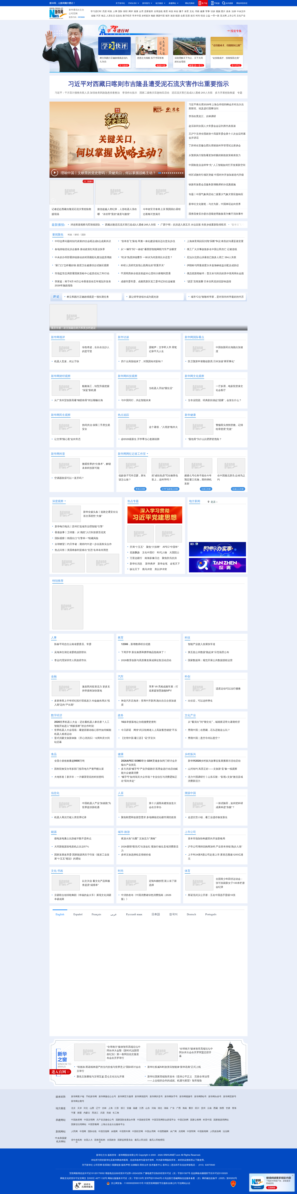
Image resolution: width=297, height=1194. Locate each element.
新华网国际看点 (194, 337)
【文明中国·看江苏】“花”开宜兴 (138, 738)
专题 (239, 92)
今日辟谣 (126, 730)
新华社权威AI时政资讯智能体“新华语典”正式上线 (174, 1067)
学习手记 (236, 65)
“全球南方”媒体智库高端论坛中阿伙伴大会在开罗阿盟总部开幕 (196, 1052)
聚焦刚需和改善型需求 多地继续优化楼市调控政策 (148, 817)
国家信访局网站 (78, 1124)
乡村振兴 (146, 15)
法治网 (226, 1131)
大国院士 (174, 552)
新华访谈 (123, 337)
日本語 (156, 914)
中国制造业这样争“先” (201, 165)
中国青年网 (124, 1131)
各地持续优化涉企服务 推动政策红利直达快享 (80, 249)
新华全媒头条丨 (92, 512)
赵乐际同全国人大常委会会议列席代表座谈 (212, 126)
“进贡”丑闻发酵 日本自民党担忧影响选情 (209, 281)
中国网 (83, 1131)
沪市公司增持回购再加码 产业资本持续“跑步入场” (215, 846)
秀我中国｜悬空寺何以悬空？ (204, 738)
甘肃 (228, 1107)
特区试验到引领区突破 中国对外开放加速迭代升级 (216, 174)
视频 (218, 11)
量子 (181, 11)
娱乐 (193, 15)
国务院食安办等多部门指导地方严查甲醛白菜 (79, 768)
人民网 (74, 1131)
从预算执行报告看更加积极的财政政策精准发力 (215, 155)
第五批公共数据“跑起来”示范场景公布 (208, 652)
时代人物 (162, 552)
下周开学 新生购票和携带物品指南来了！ (143, 652)
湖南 (166, 1107)
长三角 (116, 1112)
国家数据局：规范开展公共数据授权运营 (210, 660)
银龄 (153, 15)
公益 (208, 15)
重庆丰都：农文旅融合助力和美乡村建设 (73, 328)
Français (96, 914)
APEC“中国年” (171, 547)
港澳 (136, 11)
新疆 (79, 1112)
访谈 (213, 11)
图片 (223, 11)
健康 (202, 11)
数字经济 (127, 15)
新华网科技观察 (127, 376)
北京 (73, 1107)
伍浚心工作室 (238, 489)
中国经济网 (137, 1131)
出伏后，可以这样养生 (200, 700)
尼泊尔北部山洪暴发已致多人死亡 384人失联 (211, 257)
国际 (120, 11)
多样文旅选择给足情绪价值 (136, 854)
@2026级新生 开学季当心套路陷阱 (140, 439)
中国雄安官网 (143, 1119)
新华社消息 (136, 563)
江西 (141, 1107)
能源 (177, 15)
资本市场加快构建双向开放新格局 (206, 838)
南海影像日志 (152, 558)
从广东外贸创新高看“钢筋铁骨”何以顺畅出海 (78, 400)
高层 (104, 11)
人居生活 (110, 15)
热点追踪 (123, 415)
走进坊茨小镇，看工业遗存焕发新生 (208, 817)
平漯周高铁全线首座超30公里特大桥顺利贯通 (146, 273)
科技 (171, 11)
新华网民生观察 (61, 415)
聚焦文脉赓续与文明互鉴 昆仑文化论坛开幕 (100, 1076)
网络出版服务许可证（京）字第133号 (126, 1178)
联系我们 (107, 1164)
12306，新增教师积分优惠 (135, 644)
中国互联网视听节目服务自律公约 (160, 1183)
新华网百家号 (229, 1096)
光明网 (182, 1131)
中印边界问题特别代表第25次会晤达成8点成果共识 (83, 241)
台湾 (141, 11)
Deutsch (191, 914)
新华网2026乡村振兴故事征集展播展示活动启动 (214, 760)
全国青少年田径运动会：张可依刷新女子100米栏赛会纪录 (230, 883)
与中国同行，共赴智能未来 (136, 400)
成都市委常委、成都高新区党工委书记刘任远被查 (148, 281)
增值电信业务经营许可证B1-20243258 (123, 1173)
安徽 (129, 1107)
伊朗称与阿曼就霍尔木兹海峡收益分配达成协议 (213, 265)
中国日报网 (103, 1131)
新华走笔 (163, 563)
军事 (207, 11)
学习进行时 (96, 11)
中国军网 (191, 1131)
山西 (92, 1107)
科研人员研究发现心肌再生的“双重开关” (142, 265)
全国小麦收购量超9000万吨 (69, 760)
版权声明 (125, 1164)
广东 (172, 1107)
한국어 (173, 914)
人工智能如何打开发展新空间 (229, 165)
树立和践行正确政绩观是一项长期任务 (88, 296)
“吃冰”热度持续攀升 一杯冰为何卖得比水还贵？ (146, 257)
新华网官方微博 (125, 1096)
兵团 (102, 1112)
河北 (86, 1107)
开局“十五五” (137, 547)
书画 (197, 11)
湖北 (160, 1107)
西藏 (215, 1107)
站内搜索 (229, 3)
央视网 (114, 1131)
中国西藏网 (162, 1131)
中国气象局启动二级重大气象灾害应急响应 (219, 194)
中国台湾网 (150, 1131)
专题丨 (192, 194)
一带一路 (215, 15)
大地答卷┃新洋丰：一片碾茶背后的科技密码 (79, 777)
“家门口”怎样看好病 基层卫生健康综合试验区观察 (82, 265)
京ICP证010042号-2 (154, 1178)
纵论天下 (135, 569)
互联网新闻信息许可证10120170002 (87, 1173)
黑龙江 (95, 1112)
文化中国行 (148, 552)
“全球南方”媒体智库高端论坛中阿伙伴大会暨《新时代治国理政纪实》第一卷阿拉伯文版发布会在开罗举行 (123, 1052)
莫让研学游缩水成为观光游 (144, 296)
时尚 (198, 15)
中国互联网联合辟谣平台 (164, 1119)
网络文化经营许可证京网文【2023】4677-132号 (83, 1178)
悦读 (203, 15)
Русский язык (134, 914)
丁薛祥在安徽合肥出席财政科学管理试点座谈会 (215, 145)
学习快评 (123, 65)
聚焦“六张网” (153, 547)
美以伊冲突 (161, 569)
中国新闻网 (202, 1131)
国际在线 (92, 1131)
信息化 (119, 15)
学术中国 (136, 15)
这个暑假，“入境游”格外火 (163, 427)
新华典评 (150, 563)
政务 (228, 11)
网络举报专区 (242, 3)
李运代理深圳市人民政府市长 (70, 660)
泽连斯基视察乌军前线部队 (85, 224)
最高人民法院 (141, 1139)
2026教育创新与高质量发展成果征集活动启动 (146, 660)
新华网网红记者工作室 (132, 454)
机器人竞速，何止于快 (66, 361)
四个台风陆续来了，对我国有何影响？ (142, 361)
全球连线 (158, 11)
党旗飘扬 (135, 552)
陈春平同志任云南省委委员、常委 (72, 644)
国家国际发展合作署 (125, 1119)
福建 (135, 1107)
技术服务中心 (155, 1164)
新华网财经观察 (61, 376)
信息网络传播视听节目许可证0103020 (209, 1173)
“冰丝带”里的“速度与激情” (116, 214)
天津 (79, 1107)
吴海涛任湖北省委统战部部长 (70, 652)
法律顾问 (135, 1164)
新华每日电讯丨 (63, 526)
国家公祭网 (195, 1119)
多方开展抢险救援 (225, 92)
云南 (209, 1107)
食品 (103, 15)
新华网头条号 (214, 1096)
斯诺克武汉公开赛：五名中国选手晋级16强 (211, 895)
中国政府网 (76, 1119)
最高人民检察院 (157, 1139)
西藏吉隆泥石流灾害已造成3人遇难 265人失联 (130, 224)
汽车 (98, 15)
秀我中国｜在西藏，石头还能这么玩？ (209, 730)
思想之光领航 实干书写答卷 (150, 57)
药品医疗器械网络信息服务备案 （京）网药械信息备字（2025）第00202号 (201, 1178)
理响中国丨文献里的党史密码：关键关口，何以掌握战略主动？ (109, 172)
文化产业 (241, 15)
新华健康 (190, 415)
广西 (178, 1107)
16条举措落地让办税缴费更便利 (138, 722)
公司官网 (73, 13)
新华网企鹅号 (77, 1100)
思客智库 (148, 11)
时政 (110, 11)
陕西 (222, 1107)
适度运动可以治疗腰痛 (228, 688)
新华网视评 (58, 337)
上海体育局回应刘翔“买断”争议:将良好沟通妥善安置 (215, 241)
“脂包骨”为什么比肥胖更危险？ (205, 439)
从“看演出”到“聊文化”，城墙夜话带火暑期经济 (214, 722)
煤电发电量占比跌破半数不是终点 (72, 838)
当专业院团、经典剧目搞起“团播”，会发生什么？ (214, 400)
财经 (125, 11)
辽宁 (98, 1107)
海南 (185, 1107)
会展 (183, 15)
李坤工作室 (140, 489)
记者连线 (232, 249)
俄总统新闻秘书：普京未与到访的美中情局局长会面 (215, 273)
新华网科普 (58, 454)
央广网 (173, 1131)
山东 (147, 1107)
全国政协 (111, 1139)
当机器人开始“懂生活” (161, 388)
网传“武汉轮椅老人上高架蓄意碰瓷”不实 (155, 730)
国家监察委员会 (125, 1139)
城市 (167, 15)
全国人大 (88, 1139)
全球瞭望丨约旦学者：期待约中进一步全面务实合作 (83, 544)
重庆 (191, 1107)
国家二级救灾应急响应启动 (154, 92)
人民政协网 (215, 1131)
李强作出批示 (129, 92)
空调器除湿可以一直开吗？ (69, 478)
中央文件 (241, 11)
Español (77, 914)
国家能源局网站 (221, 1119)
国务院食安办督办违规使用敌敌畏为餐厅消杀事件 (216, 213)
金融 (93, 15)
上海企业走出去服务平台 (113, 1124)
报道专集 (236, 31)
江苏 (116, 1107)
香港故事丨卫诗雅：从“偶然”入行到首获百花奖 (80, 532)
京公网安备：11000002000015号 (127, 1183)
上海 (110, 1107)
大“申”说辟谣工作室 (170, 489)
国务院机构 (99, 1139)
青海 (234, 1107)
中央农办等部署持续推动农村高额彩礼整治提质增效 (83, 257)
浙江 (123, 1107)
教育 (166, 11)
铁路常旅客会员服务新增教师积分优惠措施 (212, 184)
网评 (131, 11)
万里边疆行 (136, 558)
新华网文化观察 (194, 376)
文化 (192, 11)
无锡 (108, 1112)
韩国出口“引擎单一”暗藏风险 (82, 538)
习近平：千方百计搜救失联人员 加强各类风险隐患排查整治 (87, 92)
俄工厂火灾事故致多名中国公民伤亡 (206, 249)
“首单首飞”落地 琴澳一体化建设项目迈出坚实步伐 (148, 241)
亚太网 (223, 15)
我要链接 (116, 1164)
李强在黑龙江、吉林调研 (202, 116)
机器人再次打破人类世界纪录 (70, 817)
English (60, 914)
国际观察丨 (61, 538)
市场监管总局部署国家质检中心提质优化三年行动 (82, 273)
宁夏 (73, 1112)
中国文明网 (89, 1119)
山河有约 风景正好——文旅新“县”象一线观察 (212, 768)
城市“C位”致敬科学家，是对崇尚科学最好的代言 (217, 296)
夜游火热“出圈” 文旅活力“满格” (138, 838)
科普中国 (207, 1119)
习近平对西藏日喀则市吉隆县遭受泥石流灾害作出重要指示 (148, 83)
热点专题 (133, 501)
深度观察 (57, 501)
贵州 (203, 1107)
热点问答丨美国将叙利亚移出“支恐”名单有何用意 (81, 550)
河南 (154, 1107)
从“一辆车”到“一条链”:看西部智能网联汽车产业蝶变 (148, 249)
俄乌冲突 (147, 569)
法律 (234, 11)
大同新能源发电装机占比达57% (71, 846)
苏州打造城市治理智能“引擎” (87, 526)
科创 (176, 11)
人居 (120, 793)
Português (210, 914)
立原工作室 (206, 489)
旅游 (172, 15)
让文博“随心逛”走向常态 (67, 439)
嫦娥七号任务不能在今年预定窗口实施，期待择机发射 (198, 479)
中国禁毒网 (93, 1124)
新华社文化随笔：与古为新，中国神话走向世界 (215, 204)
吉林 (104, 1107)
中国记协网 (183, 1119)
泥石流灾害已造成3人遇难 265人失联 (192, 92)
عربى (113, 914)
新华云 (166, 1164)
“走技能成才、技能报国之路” (226, 57)
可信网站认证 (183, 1183)
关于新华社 (120, 3)
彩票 (187, 15)
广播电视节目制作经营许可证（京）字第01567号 (166, 1173)
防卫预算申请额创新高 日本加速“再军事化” (211, 361)
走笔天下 (175, 563)
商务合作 (144, 1164)
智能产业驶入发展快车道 (201, 644)
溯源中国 (160, 15)
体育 (186, 11)
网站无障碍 (189, 3)
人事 (115, 11)
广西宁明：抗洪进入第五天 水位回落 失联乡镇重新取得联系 (193, 224)
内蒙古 (87, 1112)
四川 (197, 1107)
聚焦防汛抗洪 (169, 558)
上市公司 (231, 15)
